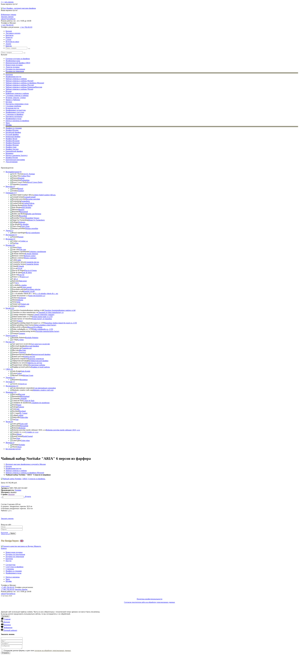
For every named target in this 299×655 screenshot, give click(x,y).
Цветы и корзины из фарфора (17, 121)
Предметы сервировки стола (17, 104)
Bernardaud (25, 396)
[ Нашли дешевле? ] (5, 486)
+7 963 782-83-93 (7, 589)
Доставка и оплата (13, 33)
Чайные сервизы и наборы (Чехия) (19, 89)
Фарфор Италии (12, 130)
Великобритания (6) (13, 172)
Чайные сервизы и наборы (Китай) (19, 81)
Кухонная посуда (12, 108)
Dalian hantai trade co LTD (42, 317)
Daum (19, 405)
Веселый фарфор (32, 346)
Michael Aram (28, 375)
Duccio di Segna (30, 270)
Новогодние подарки (14, 65)
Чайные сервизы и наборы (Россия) (20, 85)
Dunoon (21, 178)
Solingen (22, 222)
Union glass (25, 440)
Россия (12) (10, 342)
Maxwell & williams (34, 327)
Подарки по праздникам (15, 69)
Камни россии (29, 356)
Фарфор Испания (12, 141)
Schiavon (22, 298)
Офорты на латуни (34, 363)
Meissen (21, 210)
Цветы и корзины (13, 577)
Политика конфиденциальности (149, 599)
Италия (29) (10, 245)
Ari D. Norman (29, 174)
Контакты (9, 35)
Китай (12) (10, 308)
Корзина (7, 625)
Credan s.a (24, 241)
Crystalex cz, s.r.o (31, 432)
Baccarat (22, 394)
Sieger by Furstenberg (36, 220)
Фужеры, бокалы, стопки (16, 98)
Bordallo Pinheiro (31, 338)
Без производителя (13, 449)
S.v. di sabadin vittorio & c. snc (46, 293)
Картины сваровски (36, 359)
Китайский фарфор (13, 132)
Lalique (20, 415)
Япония (11, 494)
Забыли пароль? (5, 534)
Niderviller (24, 417)
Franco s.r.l (24, 277)
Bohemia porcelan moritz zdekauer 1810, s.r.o (63, 430)
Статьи (8, 39)
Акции (8, 44)
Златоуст (22, 352)
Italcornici (23, 281)
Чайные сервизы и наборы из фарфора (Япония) (25, 83)
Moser (19, 434)
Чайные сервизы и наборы (16, 79)
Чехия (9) (9, 422)
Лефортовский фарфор (39, 361)
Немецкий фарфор (13, 137)
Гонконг (22, 333)
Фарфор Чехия (11, 139)
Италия (8, 91)
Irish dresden (26, 207)
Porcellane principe (33, 289)
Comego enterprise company (43, 314)
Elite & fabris (27, 272)
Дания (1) (9, 231)
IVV (17, 283)
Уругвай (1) (10, 382)
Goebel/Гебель (28, 203)
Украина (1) (10, 377)
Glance (20, 321)
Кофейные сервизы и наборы (17, 93)
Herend (20, 189)
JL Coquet (23, 413)
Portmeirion (25, 180)
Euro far (21, 275)
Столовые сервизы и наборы (17, 95)
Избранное (8, 628)
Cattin (19, 260)
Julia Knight (25, 371)
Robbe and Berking (34, 214)
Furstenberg (25, 201)
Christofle (23, 398)
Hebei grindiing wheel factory (45, 325)
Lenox (19, 373)
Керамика (9, 153)
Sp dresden (24, 224)
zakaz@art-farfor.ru (8, 19)
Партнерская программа (15, 160)
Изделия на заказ (12, 42)
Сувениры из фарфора (14, 114)
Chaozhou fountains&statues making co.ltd (59, 310)
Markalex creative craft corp (43, 390)
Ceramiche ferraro (32, 264)
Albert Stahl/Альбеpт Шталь (45, 195)
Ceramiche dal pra (32, 262)
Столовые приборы (13, 106)
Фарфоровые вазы (13, 61)
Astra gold (24, 424)
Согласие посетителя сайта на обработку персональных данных (149, 602)
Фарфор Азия (11, 147)
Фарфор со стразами (14, 128)
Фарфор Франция (13, 143)
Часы (8, 123)
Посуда (8, 561)
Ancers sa (23, 384)
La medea (23, 285)
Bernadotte (24, 426)
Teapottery (24, 184)
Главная (7, 619)
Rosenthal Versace (32, 218)
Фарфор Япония (12, 145)
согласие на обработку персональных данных (52, 651)
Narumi (20, 237)
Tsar (16, 419)
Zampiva (22, 306)
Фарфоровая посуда (13, 77)
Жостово (22, 350)
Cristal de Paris (28, 401)
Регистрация (4, 532)
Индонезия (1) (11, 235)
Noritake (22, 445)
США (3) (9, 369)
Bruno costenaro (30, 258)
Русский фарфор (12, 134)
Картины (9, 74)
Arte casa (22, 249)
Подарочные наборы (37, 365)
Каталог (9, 31)
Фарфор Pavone (12, 158)
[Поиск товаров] (29, 48)
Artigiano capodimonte (37, 252)
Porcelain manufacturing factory (47, 331)
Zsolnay (21, 191)
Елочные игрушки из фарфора (18, 59)
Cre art (19, 268)
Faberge (21, 407)
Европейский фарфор (14, 151)
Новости (9, 37)
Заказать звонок (7, 2)
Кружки (9, 102)
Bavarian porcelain (33, 199)
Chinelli (21, 266)
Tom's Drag (25, 226)
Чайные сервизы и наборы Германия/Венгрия (24, 87)
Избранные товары (8, 15)
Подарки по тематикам (15, 71)
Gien (17, 409)
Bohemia (22, 428)
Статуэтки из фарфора (14, 567)
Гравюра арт (27, 348)
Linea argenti (27, 287)
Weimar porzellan (31, 228)
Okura (19, 447)
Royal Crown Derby (35, 182)
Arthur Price (25, 176)
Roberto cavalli (29, 291)
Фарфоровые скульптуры (16, 110)
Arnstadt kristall (30, 197)
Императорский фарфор (40, 354)
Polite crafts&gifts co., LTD (43, 329)
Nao (16, 243)
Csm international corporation (45, 388)
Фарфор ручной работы (40, 367)
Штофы (9, 125)
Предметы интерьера (14, 116)
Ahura (19, 247)
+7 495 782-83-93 (7, 587)
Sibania (20, 300)
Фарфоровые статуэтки (15, 112)
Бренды (9, 46)
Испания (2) (10, 239)
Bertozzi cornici (30, 256)
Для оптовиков (12, 162)
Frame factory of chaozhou (42, 319)
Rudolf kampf (27, 436)
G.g (16, 279)
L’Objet (21, 340)
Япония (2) (10, 443)
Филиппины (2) (12, 386)
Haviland (22, 411)
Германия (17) (11, 193)
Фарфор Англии (12, 149)
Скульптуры (10, 565)
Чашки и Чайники (13, 100)
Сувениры (10, 569)
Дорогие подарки (13, 67)
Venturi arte (25, 304)
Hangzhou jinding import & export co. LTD (60, 323)
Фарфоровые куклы (13, 119)
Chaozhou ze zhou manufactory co (51, 312)
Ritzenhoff (24, 212)
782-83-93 (7, 25)
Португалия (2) (12, 335)
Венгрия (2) (10, 186)
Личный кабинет (10, 630)
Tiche (18, 302)
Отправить (5, 653)
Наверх (4, 548)
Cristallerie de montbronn (40, 403)
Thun (18, 438)
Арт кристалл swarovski (40, 344)
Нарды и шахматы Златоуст (17, 155)
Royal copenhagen (33, 233)
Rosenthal (23, 216)
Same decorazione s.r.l (37, 296)
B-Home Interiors (31, 254)
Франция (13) (11, 392)
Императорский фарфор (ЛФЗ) (18, 63)
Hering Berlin (27, 205)
